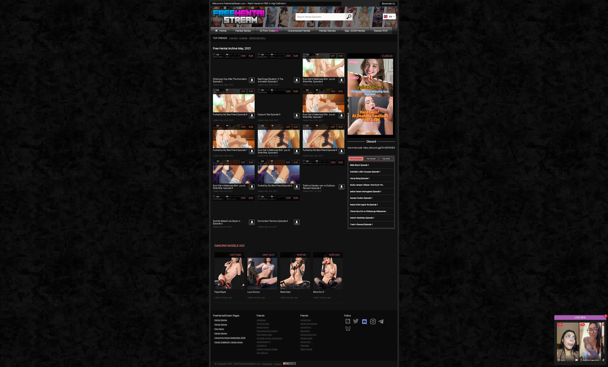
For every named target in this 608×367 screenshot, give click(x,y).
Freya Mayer (220, 292)
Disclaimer (267, 364)
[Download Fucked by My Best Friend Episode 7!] (252, 151)
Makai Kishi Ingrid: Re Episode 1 (364, 204)
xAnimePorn (305, 327)
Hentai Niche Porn (308, 334)
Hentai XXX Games (308, 324)
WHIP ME (301, 255)
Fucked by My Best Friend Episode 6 (320, 150)
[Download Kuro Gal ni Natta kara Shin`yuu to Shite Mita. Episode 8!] (341, 80)
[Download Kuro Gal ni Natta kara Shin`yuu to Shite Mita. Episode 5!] (252, 186)
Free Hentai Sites (264, 334)
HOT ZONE (235, 255)
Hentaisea (261, 320)
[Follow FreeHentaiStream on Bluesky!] (347, 328)
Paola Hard (285, 292)
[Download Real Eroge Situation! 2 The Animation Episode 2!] (297, 80)
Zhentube (304, 345)
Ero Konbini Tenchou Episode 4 (273, 221)
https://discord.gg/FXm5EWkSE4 (379, 147)
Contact (277, 364)
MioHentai (305, 331)
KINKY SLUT (269, 255)
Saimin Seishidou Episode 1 (362, 218)
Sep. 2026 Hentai (355, 30)
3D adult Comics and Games (269, 338)
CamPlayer (262, 345)
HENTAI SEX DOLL (257, 38)
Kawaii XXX (381, 30)
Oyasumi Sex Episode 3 (269, 114)
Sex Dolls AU (262, 353)
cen (243, 56)
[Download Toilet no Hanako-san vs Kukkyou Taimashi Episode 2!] (341, 186)
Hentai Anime (263, 327)
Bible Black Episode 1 (359, 165)
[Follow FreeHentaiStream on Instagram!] (373, 321)
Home (222, 30)
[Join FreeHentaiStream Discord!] (364, 322)
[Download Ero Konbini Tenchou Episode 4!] (297, 222)
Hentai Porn (305, 320)
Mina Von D (318, 292)
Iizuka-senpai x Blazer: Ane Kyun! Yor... (367, 185)
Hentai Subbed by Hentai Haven (228, 342)
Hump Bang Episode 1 (359, 178)
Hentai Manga (220, 320)
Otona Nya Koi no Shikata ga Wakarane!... (368, 211)
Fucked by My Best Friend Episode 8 (230, 114)
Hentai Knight (306, 338)
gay (333, 56)
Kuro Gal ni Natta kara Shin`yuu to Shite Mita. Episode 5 (229, 186)
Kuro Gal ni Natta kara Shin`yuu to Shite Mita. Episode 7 (319, 115)
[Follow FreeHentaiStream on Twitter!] (356, 321)
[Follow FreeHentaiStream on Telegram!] (380, 321)
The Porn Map (263, 324)
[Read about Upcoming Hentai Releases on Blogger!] (347, 321)
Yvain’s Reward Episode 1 (361, 224)
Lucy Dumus (253, 292)
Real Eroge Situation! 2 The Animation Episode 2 (270, 80)
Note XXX (334, 255)
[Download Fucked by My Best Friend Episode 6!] (341, 151)
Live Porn (233, 38)
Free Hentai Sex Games (267, 331)
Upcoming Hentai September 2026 (229, 338)
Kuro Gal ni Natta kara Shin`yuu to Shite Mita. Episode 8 (319, 80)
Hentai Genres (327, 30)
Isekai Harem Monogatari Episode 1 (365, 191)
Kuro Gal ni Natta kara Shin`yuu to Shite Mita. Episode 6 (274, 151)
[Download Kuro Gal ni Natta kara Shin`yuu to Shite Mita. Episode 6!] (297, 151)
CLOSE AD (387, 56)
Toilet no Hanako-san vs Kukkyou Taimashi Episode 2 (319, 186)
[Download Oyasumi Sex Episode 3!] (297, 115)
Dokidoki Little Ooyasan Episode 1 (365, 172)
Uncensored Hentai (299, 30)
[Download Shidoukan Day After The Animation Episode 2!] (252, 80)
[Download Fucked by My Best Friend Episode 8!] (252, 115)
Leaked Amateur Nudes (267, 349)
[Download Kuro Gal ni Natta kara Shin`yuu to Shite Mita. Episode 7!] (341, 115)
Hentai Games (220, 324)
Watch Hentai (306, 349)
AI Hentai (243, 38)
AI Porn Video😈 (269, 30)
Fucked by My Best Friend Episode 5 (275, 185)
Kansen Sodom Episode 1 (361, 198)
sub (251, 56)
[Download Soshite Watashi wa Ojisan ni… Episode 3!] (252, 222)
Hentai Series (243, 30)
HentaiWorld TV (264, 342)
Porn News (219, 329)
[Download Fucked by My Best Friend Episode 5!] (297, 186)
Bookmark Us (388, 3)
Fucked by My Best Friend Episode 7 (230, 150)
